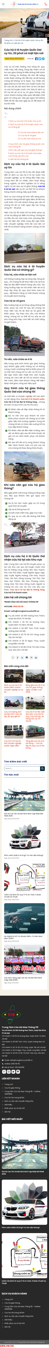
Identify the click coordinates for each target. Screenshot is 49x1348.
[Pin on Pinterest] (31, 658)
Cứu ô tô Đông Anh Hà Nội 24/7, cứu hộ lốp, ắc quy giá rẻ (13, 714)
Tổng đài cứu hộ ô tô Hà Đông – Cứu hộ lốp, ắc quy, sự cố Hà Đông (35, 744)
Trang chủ (8, 40)
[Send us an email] (18, 1072)
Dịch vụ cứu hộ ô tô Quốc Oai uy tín (25, 121)
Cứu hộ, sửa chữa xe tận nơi (32, 132)
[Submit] (42, 768)
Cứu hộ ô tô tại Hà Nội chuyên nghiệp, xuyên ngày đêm (13, 743)
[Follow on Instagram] (9, 1072)
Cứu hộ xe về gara (28, 136)
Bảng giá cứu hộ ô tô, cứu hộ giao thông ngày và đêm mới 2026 (35, 688)
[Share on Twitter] (39, 58)
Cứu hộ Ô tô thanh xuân (32, 399)
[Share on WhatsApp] (13, 658)
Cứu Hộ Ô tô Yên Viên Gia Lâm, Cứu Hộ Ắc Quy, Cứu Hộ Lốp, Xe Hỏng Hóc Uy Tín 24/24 (35, 716)
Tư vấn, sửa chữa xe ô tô (31, 139)
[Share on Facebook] (36, 58)
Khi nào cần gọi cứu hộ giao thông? (26, 150)
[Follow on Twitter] (13, 1072)
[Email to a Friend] (27, 658)
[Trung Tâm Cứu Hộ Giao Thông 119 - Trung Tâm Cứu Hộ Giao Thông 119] (24, 4)
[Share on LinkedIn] (36, 658)
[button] (24, 115)
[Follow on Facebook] (4, 1072)
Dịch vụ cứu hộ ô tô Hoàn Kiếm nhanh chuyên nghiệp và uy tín (13, 688)
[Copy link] (43, 58)
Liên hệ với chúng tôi (19, 159)
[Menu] (3, 4)
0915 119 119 (18, 607)
